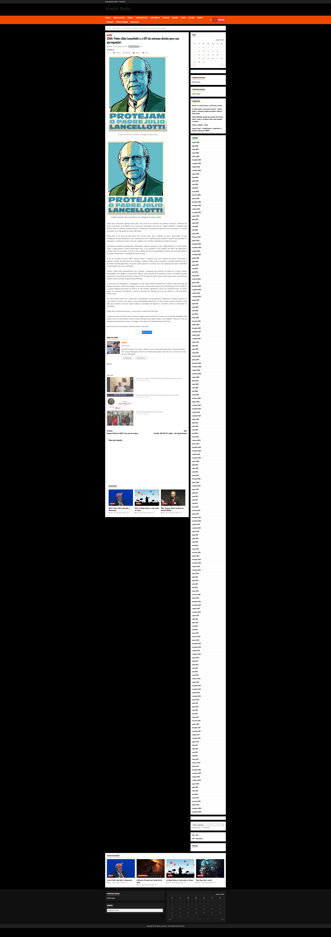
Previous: (123, 432)
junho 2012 (195, 707)
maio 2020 (195, 388)
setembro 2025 (196, 170)
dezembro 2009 (196, 808)
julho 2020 (195, 381)
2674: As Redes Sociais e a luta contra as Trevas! (147, 509)
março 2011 (195, 759)
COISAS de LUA (135, 22)
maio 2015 (195, 584)
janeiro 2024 (195, 240)
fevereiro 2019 (196, 440)
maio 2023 (195, 268)
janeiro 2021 (195, 360)
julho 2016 (195, 535)
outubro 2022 (196, 293)
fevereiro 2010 (196, 801)
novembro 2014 (196, 605)
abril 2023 (195, 272)
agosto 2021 (195, 342)
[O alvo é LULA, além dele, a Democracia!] (121, 868)
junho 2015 (195, 580)
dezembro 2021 (196, 328)
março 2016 (195, 549)
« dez (194, 65)
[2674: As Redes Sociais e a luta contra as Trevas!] (147, 497)
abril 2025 (195, 188)
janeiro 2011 (195, 766)
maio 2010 (195, 791)
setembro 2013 (196, 654)
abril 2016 (195, 545)
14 (222, 51)
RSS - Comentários (197, 838)
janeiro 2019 (195, 444)
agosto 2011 (195, 742)
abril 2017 (195, 503)
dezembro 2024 (196, 202)
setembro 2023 (196, 254)
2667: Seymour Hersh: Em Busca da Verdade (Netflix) (172, 509)
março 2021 (195, 353)
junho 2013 (195, 665)
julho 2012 (195, 703)
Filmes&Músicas (155, 18)
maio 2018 (195, 472)
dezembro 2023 (196, 244)
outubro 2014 (196, 608)
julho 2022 (195, 304)
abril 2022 (195, 314)
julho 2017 (195, 493)
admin (110, 46)
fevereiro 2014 (196, 636)
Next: (170, 432)
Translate (206, 828)
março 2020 (195, 395)
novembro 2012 (196, 689)
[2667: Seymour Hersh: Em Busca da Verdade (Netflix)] (173, 497)
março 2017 (195, 507)
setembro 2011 (196, 738)
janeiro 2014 (195, 640)
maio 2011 (195, 752)
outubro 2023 (196, 251)
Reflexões (192, 18)
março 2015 (195, 591)
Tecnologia (109, 22)
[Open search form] (210, 19)
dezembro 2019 (196, 405)
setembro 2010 (196, 780)
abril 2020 (195, 391)
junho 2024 (195, 223)
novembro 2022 (196, 289)
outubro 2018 (196, 454)
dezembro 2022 (196, 286)
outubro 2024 (196, 209)
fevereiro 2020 (196, 398)
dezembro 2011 (196, 728)
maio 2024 (195, 226)
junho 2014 (195, 623)
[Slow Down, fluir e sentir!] (210, 868)
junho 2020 (195, 384)
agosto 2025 (195, 174)
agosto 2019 (195, 419)
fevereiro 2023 (196, 279)
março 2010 (195, 798)
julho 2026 (195, 146)
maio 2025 (195, 184)
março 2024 (195, 233)
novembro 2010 (196, 773)
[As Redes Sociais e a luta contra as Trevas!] (180, 868)
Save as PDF (148, 332)
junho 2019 (195, 426)
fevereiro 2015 (196, 594)
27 (217, 58)
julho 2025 (195, 177)
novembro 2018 (196, 451)
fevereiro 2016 (196, 552)
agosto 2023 (195, 258)
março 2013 (195, 675)
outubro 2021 (196, 335)
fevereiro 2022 (196, 321)
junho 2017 (195, 496)
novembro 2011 (196, 731)
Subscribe (221, 20)
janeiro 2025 (195, 198)
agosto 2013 (195, 658)
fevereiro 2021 (196, 356)
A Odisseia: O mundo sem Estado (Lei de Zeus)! (149, 881)
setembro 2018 (196, 458)
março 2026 (195, 153)
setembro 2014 (196, 612)
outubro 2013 (196, 650)
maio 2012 (195, 710)
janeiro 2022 (195, 325)
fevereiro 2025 (196, 195)
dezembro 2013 (196, 643)
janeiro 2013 (195, 682)
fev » (222, 65)
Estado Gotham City (142, 18)
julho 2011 (195, 745)
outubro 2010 (196, 777)
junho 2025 (195, 181)
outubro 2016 (196, 524)
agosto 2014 (195, 615)
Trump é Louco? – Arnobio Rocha (201, 128)
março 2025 (195, 191)
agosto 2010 (195, 784)
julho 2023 (195, 261)
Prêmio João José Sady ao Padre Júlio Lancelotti (149, 412)
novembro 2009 (196, 812)
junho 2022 (195, 307)
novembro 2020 (196, 367)
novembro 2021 (196, 332)
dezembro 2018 (196, 447)
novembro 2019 (196, 409)
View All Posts (141, 358)
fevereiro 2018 (196, 479)
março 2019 (195, 437)
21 (222, 55)
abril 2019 (195, 433)
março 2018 (195, 475)
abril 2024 (195, 230)
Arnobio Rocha (118, 8)
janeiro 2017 (195, 514)
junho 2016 (195, 538)
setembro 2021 (196, 339)
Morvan (194, 105)
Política (183, 18)
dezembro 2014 (196, 601)
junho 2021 (195, 349)
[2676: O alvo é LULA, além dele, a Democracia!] (121, 497)
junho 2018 (195, 468)
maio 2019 (195, 430)
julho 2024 (195, 219)
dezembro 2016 (196, 517)
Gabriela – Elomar (203, 125)
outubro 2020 (196, 370)
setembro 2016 (196, 528)
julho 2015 (195, 577)
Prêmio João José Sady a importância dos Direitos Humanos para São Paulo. (157, 395)
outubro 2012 (196, 693)
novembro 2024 (196, 205)
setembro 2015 (196, 570)
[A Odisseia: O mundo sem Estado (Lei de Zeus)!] (151, 868)
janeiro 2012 (195, 724)
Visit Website (127, 358)
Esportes (130, 18)
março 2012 (195, 717)
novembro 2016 (196, 521)
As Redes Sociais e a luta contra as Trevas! (210, 105)
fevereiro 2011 (196, 763)
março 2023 (195, 275)
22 (194, 58)
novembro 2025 (196, 163)
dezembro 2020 (196, 363)
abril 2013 (195, 672)
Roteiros (200, 18)
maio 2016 (195, 542)
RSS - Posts (195, 835)
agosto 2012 (195, 700)
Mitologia (175, 18)
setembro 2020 (196, 374)
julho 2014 (195, 619)
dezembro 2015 (196, 559)
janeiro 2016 (195, 556)
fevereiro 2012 (196, 721)
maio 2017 (195, 500)
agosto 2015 (195, 573)
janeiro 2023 (195, 282)
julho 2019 (195, 423)
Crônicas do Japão (119, 18)
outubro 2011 (196, 735)
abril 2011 (195, 756)
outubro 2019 (196, 412)
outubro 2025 (196, 167)
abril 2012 (195, 714)
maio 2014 (195, 626)
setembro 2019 (196, 416)
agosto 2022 (195, 300)
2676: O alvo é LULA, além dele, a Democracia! (119, 509)
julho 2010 (195, 787)
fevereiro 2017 (196, 510)
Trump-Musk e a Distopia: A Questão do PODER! (207, 129)
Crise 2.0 (108, 18)
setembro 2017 (196, 486)
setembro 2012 (196, 696)
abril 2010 (195, 794)
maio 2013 (195, 668)
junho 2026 (195, 149)
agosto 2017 (195, 489)
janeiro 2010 (195, 805)
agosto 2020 (195, 377)
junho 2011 (195, 749)
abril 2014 (195, 629)
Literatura (166, 18)
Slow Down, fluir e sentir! (204, 880)
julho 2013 (195, 661)
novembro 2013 (196, 647)
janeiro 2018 (195, 482)
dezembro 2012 (196, 686)
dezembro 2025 (196, 160)
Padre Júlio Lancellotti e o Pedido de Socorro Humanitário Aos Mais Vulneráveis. (159, 378)
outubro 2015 (196, 566)
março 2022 (195, 318)
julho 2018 (195, 465)
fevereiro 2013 (196, 679)
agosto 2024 (195, 216)
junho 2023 (195, 265)
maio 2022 (195, 311)
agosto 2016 (195, 531)
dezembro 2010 (196, 770)
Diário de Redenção (122, 22)
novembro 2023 (196, 247)
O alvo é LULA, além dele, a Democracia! (119, 880)
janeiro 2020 (195, 402)
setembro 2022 (196, 296)
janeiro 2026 (195, 156)
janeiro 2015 (195, 598)
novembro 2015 (196, 563)
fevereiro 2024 (196, 237)
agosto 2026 (195, 142)
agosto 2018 (195, 461)
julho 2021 (195, 346)
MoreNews (171, 926)
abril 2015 (195, 587)
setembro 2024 (196, 212)
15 (194, 55)
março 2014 (195, 633)
